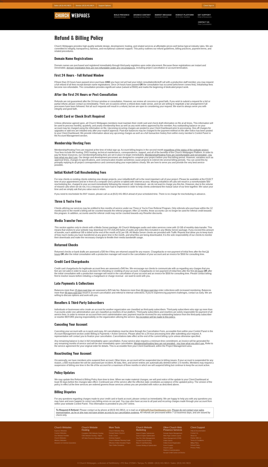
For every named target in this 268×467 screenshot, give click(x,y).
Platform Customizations (171, 450)
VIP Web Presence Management (93, 438)
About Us (194, 435)
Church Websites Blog (116, 431)
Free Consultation (204, 23)
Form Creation (168, 445)
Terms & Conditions (197, 440)
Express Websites (60, 431)
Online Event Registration (171, 443)
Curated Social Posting (143, 440)
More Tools (114, 427)
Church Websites (62, 427)
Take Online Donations (116, 445)
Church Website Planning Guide (119, 440)
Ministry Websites (60, 440)
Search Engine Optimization (145, 435)
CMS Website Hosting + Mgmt (92, 435)
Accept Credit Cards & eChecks (174, 452)
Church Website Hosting (90, 428)
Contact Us (194, 433)
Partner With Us (196, 438)
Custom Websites (60, 433)
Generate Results (163, 16)
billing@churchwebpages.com (156, 410)
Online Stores (168, 440)
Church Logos (168, 448)
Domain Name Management (172, 433)
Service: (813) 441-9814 (85, 6)
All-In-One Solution (185, 16)
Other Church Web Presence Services (172, 428)
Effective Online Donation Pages (120, 443)
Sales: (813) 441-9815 (62, 6)
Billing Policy (195, 443)
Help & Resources (204, 16)
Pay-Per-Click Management (145, 438)
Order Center (113, 435)
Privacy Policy (195, 447)
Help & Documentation (198, 431)
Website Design (121, 16)
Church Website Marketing (144, 428)
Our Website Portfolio (61, 435)
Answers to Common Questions (65, 443)
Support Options (105, 6)
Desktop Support (114, 438)
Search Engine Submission (145, 433)
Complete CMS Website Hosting (92, 433)
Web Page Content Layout (172, 435)
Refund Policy (195, 445)
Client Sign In (209, 6)
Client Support (198, 427)
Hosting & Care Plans (142, 16)
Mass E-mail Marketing (144, 443)
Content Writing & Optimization (146, 445)
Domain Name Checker (117, 433)
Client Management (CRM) (172, 438)
